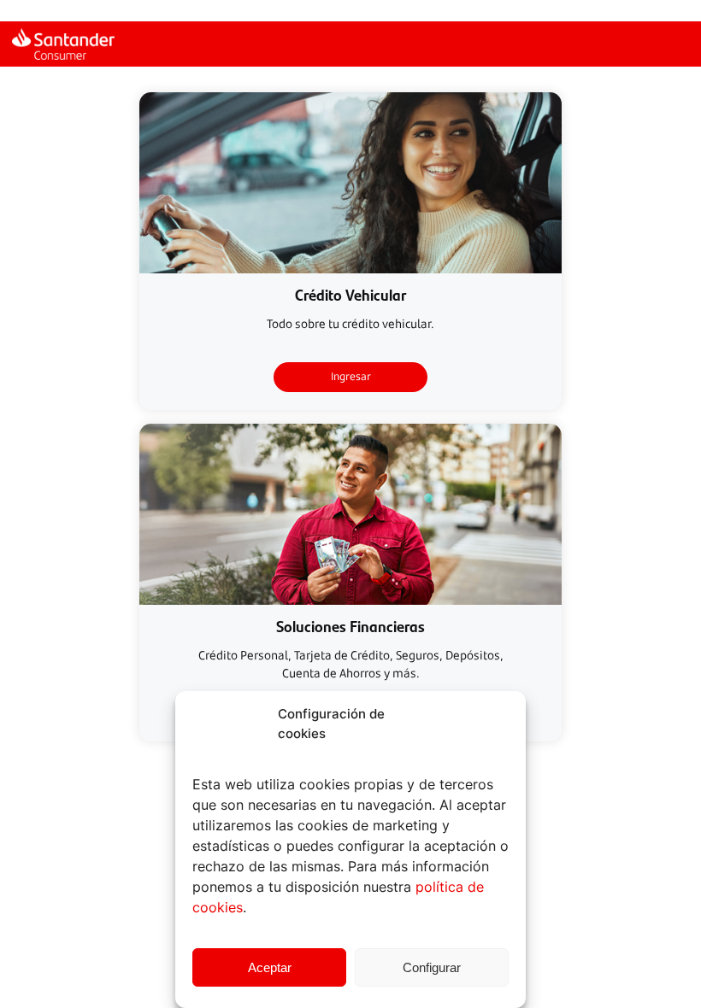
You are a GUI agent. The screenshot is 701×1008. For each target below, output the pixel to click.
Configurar (432, 967)
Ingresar (351, 376)
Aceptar (270, 967)
